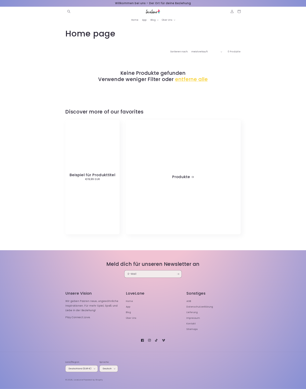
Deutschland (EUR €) (80, 368)
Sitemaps (192, 329)
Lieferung (192, 312)
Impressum (193, 318)
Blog (128, 312)
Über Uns (131, 318)
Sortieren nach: (179, 51)
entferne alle (191, 79)
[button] (68, 11)
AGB (188, 301)
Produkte (181, 177)
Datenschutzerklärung (199, 306)
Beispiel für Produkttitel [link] (92, 175)
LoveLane (78, 379)
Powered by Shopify (93, 379)
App (128, 306)
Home (129, 301)
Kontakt (191, 323)
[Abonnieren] (178, 274)
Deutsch (107, 368)
